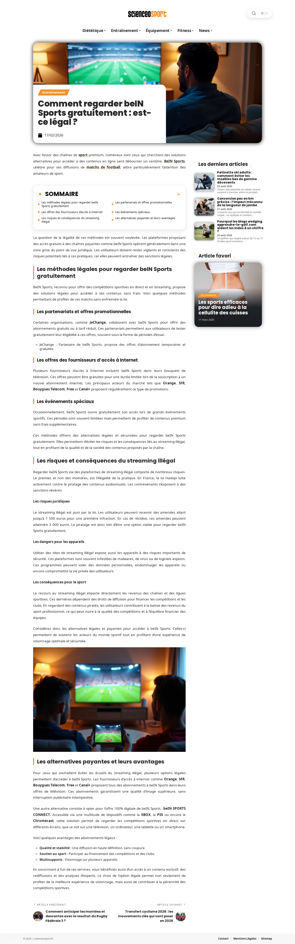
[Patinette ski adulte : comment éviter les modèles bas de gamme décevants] (204, 182)
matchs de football (103, 167)
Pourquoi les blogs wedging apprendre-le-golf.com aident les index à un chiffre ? (240, 226)
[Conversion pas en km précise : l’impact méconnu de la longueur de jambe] (204, 207)
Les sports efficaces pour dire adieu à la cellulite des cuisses (223, 307)
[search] (254, 13)
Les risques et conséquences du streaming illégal (70, 220)
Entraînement (53, 92)
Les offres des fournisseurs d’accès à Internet (72, 212)
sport (82, 155)
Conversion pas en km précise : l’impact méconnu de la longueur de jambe (239, 201)
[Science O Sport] (147, 13)
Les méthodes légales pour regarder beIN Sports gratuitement (70, 204)
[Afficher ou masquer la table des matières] (129, 194)
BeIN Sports (174, 161)
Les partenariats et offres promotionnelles (143, 202)
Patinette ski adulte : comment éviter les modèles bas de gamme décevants (237, 177)
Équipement (208, 295)
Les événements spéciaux (132, 212)
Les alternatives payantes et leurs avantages (145, 218)
